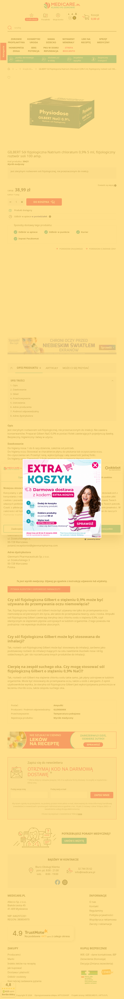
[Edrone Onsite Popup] (62, 499)
